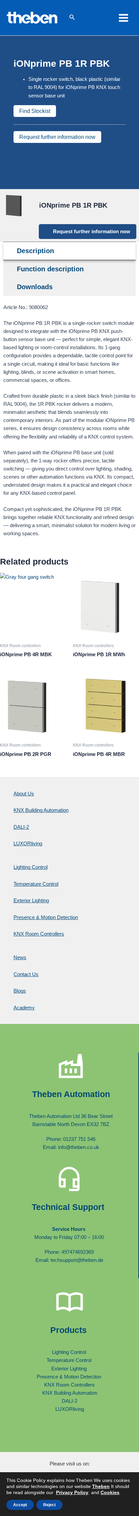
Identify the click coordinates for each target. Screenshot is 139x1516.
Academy (24, 1007)
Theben (101, 1486)
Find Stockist (34, 111)
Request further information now (57, 137)
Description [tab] (35, 250)
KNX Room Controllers (38, 934)
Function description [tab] (50, 269)
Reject (49, 1505)
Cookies (110, 1492)
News (19, 957)
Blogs (19, 991)
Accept (20, 1505)
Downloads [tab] (35, 287)
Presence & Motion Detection (45, 917)
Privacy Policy (72, 1492)
